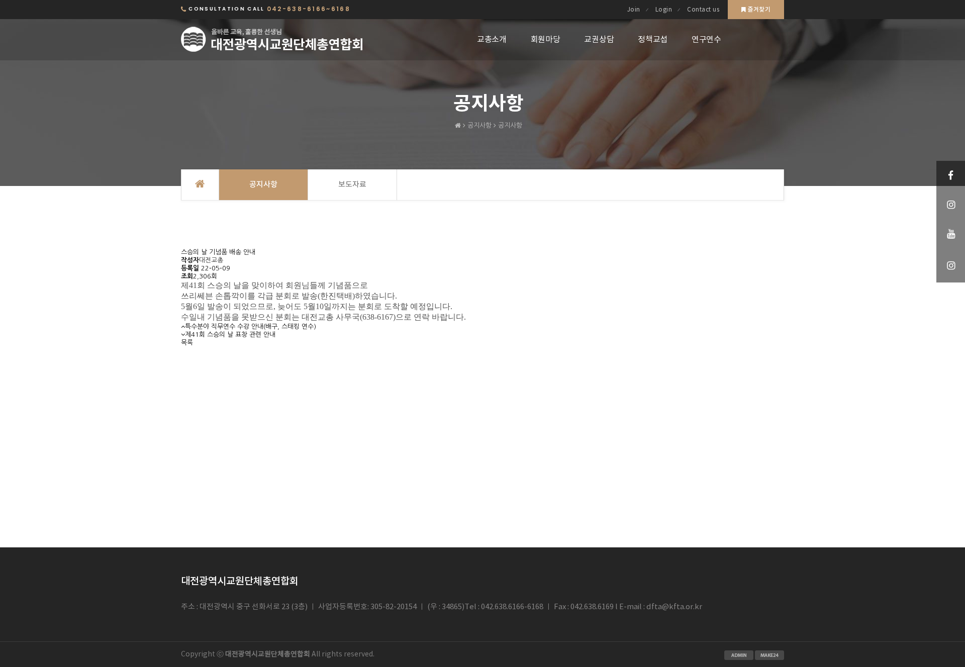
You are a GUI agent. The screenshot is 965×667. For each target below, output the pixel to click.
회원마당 (545, 39)
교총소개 (492, 39)
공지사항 (263, 184)
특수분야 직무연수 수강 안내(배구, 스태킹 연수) (250, 326)
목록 (187, 342)
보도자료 (352, 184)
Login (663, 10)
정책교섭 (652, 39)
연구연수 (706, 39)
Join (633, 10)
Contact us (703, 10)
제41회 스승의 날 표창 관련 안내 (230, 334)
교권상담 (599, 39)
